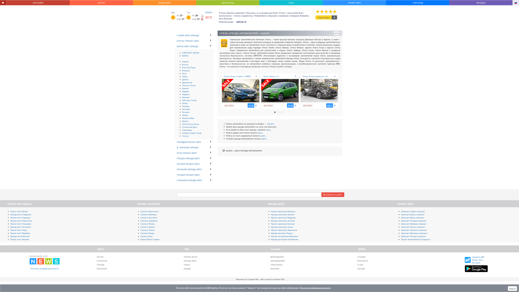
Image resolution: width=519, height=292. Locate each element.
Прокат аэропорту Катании (283, 223)
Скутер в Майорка (149, 214)
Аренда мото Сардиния (20, 214)
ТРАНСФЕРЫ (276, 264)
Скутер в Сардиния (149, 220)
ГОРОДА (100, 264)
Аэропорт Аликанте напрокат (414, 230)
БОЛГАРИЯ (102, 268)
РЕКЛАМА (274, 268)
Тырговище (187, 130)
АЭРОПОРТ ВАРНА (190, 52)
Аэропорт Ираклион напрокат (414, 233)
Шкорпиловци (188, 118)
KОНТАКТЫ (362, 260)
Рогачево (186, 109)
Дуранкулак (187, 82)
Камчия (185, 88)
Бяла (184, 73)
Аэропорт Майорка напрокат (413, 223)
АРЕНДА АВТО (190, 260)
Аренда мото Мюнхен (20, 236)
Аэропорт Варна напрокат (412, 217)
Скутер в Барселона (149, 211)
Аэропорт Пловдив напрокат (413, 220)
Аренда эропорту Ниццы (282, 233)
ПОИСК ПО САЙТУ (333, 194)
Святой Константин (190, 124)
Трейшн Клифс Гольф (192, 133)
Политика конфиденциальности (45, 268)
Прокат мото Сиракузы (20, 217)
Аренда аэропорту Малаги (282, 214)
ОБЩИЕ (187, 268)
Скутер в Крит (147, 236)
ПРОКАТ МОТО (190, 257)
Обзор (185, 103)
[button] (38, 2)
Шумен (185, 121)
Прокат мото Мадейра (20, 233)
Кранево (185, 97)
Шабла (208, 12)
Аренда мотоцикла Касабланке (284, 239)
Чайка (184, 76)
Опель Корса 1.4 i (271, 76)
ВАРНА (185, 55)
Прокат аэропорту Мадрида (283, 217)
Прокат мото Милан (19, 211)
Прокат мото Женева (19, 239)
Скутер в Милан (148, 223)
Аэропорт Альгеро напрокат (413, 236)
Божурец (186, 70)
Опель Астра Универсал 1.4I (315, 76)
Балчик (185, 64)
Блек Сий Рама (189, 67)
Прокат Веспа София (150, 239)
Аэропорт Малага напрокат (413, 226)
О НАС (360, 264)
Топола (185, 136)
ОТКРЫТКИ (102, 260)
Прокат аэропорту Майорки (283, 211)
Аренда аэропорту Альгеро (283, 220)
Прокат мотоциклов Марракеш (284, 236)
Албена (185, 61)
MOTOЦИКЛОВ (277, 257)
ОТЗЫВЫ (361, 257)
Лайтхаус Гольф (189, 100)
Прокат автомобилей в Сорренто (415, 239)
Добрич (185, 79)
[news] (45, 259)
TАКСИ (187, 264)
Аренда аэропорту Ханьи (282, 226)
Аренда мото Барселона (21, 220)
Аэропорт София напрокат (413, 211)
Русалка (185, 112)
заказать (270, 123)
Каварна (185, 94)
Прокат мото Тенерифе (20, 223)
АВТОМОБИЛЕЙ (277, 260)
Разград (185, 106)
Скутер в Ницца (147, 233)
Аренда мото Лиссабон (20, 226)
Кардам (185, 91)
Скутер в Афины (148, 226)
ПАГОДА (361, 268)
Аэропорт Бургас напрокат (413, 214)
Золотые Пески (188, 85)
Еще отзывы (323, 17)
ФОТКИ (100, 257)
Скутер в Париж (147, 230)
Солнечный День (189, 127)
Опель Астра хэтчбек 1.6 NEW (237, 76)
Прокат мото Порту (18, 230)
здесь (268, 129)
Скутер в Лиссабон (149, 217)
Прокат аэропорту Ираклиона (284, 230)
